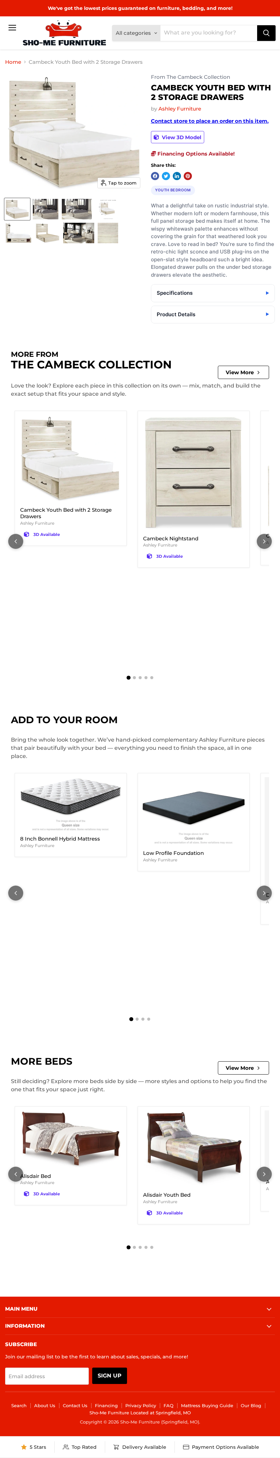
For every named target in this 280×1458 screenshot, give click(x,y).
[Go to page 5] (151, 677)
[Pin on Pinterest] (188, 176)
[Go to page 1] (128, 677)
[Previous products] (15, 541)
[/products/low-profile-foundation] (194, 811)
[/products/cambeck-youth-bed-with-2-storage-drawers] (71, 459)
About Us (44, 1405)
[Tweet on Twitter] (166, 176)
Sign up (110, 1375)
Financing (106, 1405)
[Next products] (264, 541)
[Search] (266, 33)
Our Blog (251, 1405)
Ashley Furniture (179, 108)
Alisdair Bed (35, 1176)
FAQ (168, 1405)
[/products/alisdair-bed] (71, 1139)
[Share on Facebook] (155, 176)
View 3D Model (180, 137)
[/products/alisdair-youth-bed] (194, 1149)
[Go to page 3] (140, 677)
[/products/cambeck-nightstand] (194, 473)
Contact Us (75, 1405)
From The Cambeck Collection (190, 77)
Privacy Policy (140, 1405)
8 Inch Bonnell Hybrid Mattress (60, 838)
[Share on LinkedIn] (177, 176)
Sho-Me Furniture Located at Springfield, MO (140, 1412)
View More (240, 372)
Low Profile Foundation (173, 853)
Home (13, 62)
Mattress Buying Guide (207, 1405)
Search (19, 1405)
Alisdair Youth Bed (167, 1195)
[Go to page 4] (146, 677)
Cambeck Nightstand (170, 538)
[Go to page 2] (134, 677)
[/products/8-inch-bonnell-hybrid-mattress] (71, 804)
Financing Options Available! (195, 153)
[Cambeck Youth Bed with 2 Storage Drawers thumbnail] (17, 209)
